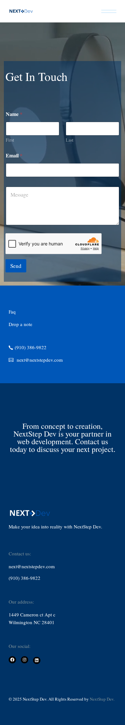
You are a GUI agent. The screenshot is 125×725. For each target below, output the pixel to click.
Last (69, 140)
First (10, 140)
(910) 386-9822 (24, 578)
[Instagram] (24, 660)
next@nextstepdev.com (32, 566)
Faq (12, 311)
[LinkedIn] (36, 660)
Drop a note (20, 324)
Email (14, 155)
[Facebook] (12, 660)
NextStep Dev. (102, 699)
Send (15, 266)
